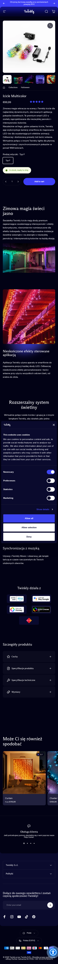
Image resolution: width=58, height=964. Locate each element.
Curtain (9, 798)
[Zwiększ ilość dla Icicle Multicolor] (18, 181)
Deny (29, 536)
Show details (42, 509)
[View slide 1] (24, 843)
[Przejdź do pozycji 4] (51, 79)
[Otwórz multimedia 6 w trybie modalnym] (50, 25)
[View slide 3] (30, 843)
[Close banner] (54, 425)
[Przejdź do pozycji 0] (7, 79)
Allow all (29, 518)
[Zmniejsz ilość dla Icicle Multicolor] (6, 181)
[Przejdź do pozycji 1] (18, 79)
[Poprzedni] (4, 3)
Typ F (8, 161)
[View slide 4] (34, 843)
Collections (13, 87)
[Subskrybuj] (50, 905)
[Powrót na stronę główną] (4, 88)
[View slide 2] (27, 843)
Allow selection (29, 527)
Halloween (25, 87)
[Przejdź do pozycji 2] (29, 79)
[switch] (51, 480)
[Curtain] (24, 772)
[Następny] (54, 3)
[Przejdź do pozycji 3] (40, 79)
